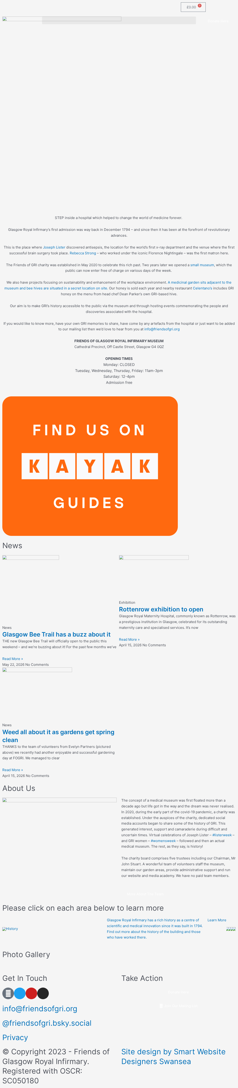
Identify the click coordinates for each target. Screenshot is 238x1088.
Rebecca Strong (83, 253)
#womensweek (163, 841)
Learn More (217, 920)
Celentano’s (202, 288)
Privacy (15, 1037)
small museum (202, 265)
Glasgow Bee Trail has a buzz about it (56, 634)
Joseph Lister (54, 247)
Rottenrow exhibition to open (161, 609)
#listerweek (222, 835)
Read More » (12, 659)
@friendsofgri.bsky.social (47, 1023)
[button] (119, 20)
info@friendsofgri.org (162, 329)
